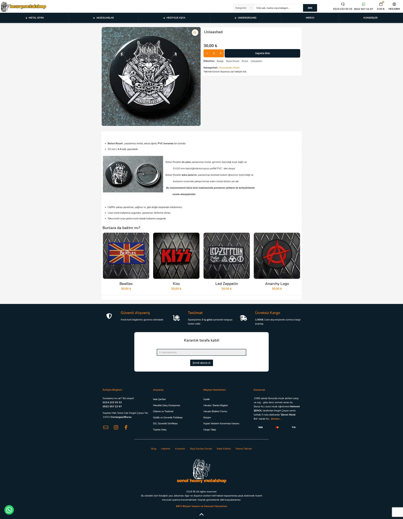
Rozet (245, 61)
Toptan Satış (159, 429)
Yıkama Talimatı (244, 448)
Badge (220, 61)
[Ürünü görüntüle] (145, 244)
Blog (153, 448)
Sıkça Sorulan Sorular (201, 448)
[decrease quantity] (207, 53)
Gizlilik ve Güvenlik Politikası (167, 417)
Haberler (165, 448)
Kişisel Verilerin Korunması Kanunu (221, 423)
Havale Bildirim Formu (215, 411)
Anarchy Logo (277, 283)
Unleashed (256, 61)
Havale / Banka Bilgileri (215, 405)
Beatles (126, 283)
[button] (195, 32)
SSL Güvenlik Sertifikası (165, 423)
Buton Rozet (232, 61)
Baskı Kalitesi (224, 448)
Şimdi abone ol (202, 363)
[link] (201, 470)
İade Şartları (159, 399)
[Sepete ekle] (145, 237)
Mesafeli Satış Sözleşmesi (166, 405)
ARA (310, 7)
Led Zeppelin (226, 283)
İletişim (207, 417)
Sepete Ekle (262, 53)
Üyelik (206, 399)
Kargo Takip (209, 429)
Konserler (180, 448)
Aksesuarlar (225, 67)
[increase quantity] (220, 53)
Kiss (176, 283)
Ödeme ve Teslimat (163, 411)
